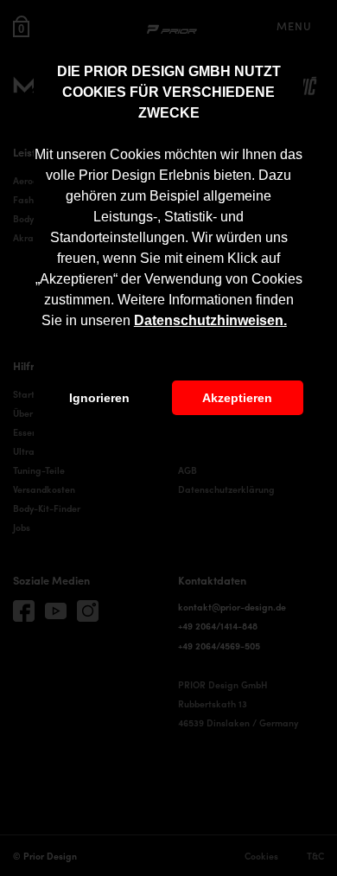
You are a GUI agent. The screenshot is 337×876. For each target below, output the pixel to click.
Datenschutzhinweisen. (210, 320)
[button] (293, 322)
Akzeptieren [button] (237, 398)
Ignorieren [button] (99, 398)
